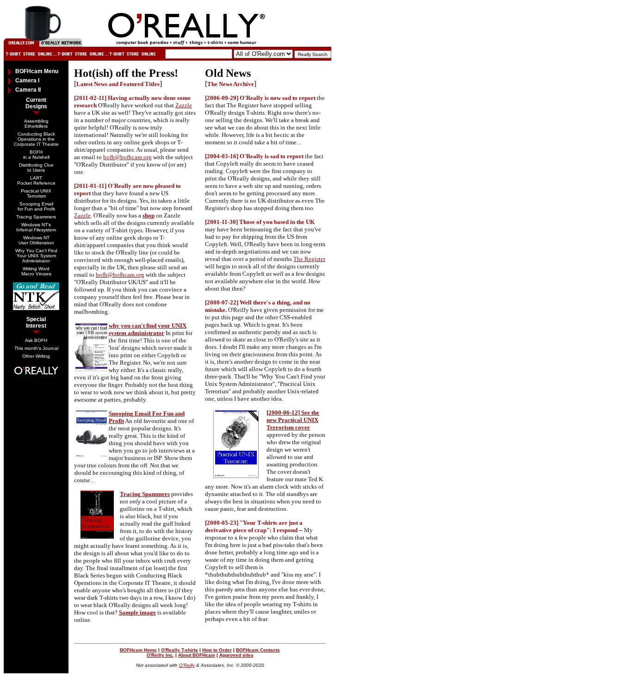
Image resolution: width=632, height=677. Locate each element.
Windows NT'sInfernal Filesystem (36, 227)
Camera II (28, 90)
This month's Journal (36, 348)
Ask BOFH (36, 340)
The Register (309, 258)
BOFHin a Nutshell (36, 154)
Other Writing (36, 356)
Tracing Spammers (36, 216)
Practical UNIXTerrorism (36, 193)
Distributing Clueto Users (36, 167)
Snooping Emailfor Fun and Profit (36, 206)
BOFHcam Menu (36, 71)
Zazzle (183, 105)
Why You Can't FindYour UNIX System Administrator (36, 255)
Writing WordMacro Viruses (36, 271)
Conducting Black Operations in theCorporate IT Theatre (36, 139)
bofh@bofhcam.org (127, 157)
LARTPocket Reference (36, 180)
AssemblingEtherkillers (36, 123)
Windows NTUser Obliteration (36, 240)
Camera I (27, 80)
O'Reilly (187, 665)
